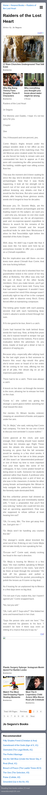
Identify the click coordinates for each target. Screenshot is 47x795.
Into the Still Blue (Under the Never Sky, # (22, 759)
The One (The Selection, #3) (16, 773)
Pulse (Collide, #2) (11, 777)
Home (6, 5)
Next (32, 716)
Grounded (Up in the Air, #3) (16, 782)
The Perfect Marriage (12, 754)
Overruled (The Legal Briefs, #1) (18, 750)
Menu (41, 7)
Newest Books (17, 5)
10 (22, 716)
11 (27, 716)
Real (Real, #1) (10, 763)
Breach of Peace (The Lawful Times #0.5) (22, 768)
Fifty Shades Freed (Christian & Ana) (20, 741)
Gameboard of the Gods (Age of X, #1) (20, 745)
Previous (23, 711)
